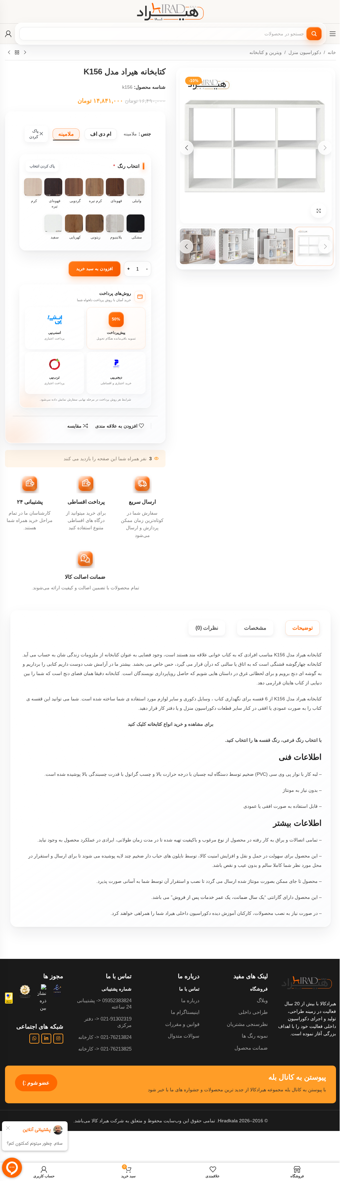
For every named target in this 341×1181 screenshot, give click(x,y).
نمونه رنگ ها (255, 1036)
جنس (146, 133)
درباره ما (190, 1000)
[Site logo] (170, 11)
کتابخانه (155, 724)
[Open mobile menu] (332, 33)
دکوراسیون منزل (304, 52)
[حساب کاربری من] (8, 33)
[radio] (101, 134)
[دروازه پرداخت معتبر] (9, 997)
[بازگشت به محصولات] (17, 53)
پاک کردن (33, 134)
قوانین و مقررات (182, 1024)
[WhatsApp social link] (34, 1039)
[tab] (302, 628)
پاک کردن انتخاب (42, 166)
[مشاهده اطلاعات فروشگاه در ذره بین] (41, 998)
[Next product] (9, 53)
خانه (332, 52)
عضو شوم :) (36, 1083)
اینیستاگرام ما (185, 1012)
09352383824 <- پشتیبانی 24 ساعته (104, 1004)
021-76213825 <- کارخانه (105, 1049)
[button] (325, 148)
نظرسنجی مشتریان (247, 1024)
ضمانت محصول (251, 1048)
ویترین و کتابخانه (265, 52)
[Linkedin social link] (46, 1039)
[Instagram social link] (58, 1039)
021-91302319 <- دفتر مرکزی (108, 1022)
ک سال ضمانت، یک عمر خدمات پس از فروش (217, 897)
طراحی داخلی (253, 1012)
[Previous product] (25, 53)
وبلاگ (262, 1000)
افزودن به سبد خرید (94, 268)
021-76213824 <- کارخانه (105, 1037)
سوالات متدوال (183, 1036)
